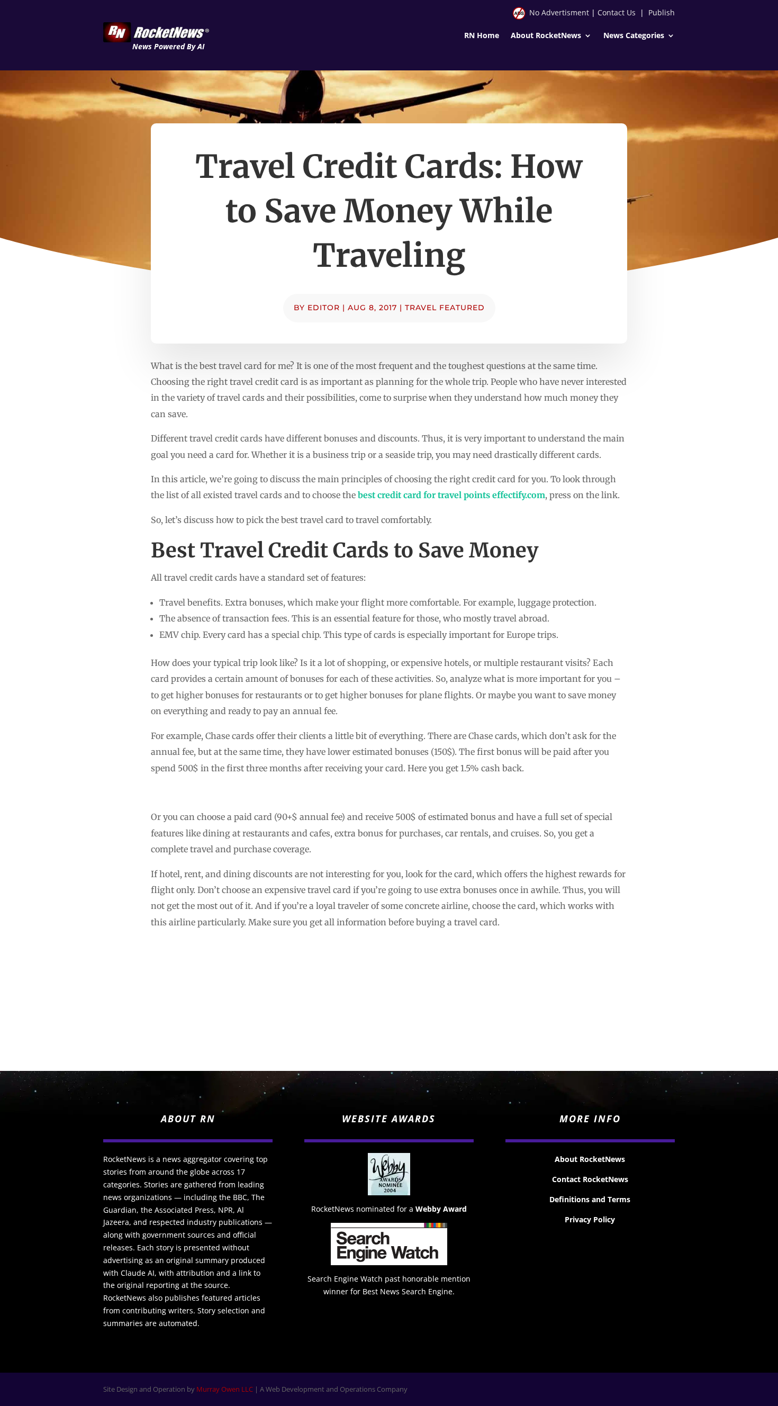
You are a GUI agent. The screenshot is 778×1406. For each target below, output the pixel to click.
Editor (323, 307)
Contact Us (617, 12)
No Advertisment (559, 12)
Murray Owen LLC (224, 1389)
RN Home (481, 36)
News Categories (633, 36)
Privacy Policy (590, 1219)
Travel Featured (445, 307)
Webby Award (441, 1209)
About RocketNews (546, 36)
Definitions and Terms (589, 1199)
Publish (661, 12)
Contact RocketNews (590, 1179)
